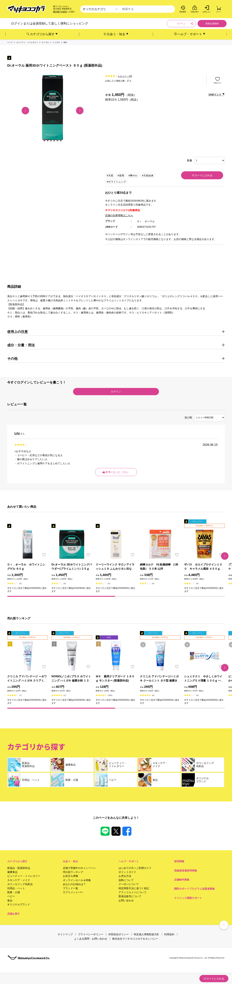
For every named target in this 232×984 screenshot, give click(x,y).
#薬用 (121, 175)
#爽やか (133, 175)
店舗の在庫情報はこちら (119, 215)
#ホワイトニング (116, 181)
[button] (44, 140)
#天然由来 (148, 175)
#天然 (110, 175)
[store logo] (27, 9)
